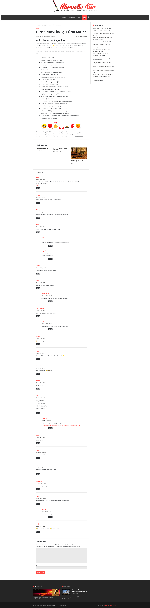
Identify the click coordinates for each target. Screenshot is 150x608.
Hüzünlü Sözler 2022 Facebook (77, 161)
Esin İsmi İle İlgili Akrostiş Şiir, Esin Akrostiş (103, 33)
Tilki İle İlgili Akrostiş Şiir (98, 47)
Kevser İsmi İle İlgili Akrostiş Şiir (100, 66)
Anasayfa (64, 17)
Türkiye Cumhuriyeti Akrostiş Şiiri (101, 70)
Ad (36, 565)
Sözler (84, 17)
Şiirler (79, 17)
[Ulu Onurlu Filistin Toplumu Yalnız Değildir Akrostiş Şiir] (66, 592)
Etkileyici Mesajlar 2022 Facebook (60, 148)
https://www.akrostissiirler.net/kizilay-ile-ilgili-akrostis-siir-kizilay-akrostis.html (60, 425)
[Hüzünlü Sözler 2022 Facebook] (79, 153)
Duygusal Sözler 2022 (42, 148)
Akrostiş (39, 36)
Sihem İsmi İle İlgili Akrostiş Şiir (70, 597)
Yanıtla (38, 188)
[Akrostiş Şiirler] (75, 6)
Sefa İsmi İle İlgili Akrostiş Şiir (100, 30)
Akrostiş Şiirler (71, 17)
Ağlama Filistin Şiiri (97, 28)
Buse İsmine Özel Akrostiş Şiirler (101, 58)
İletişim (114, 605)
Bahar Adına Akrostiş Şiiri (99, 41)
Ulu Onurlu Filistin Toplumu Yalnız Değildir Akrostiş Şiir (79, 590)
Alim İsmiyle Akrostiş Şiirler (99, 44)
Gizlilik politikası (108, 605)
